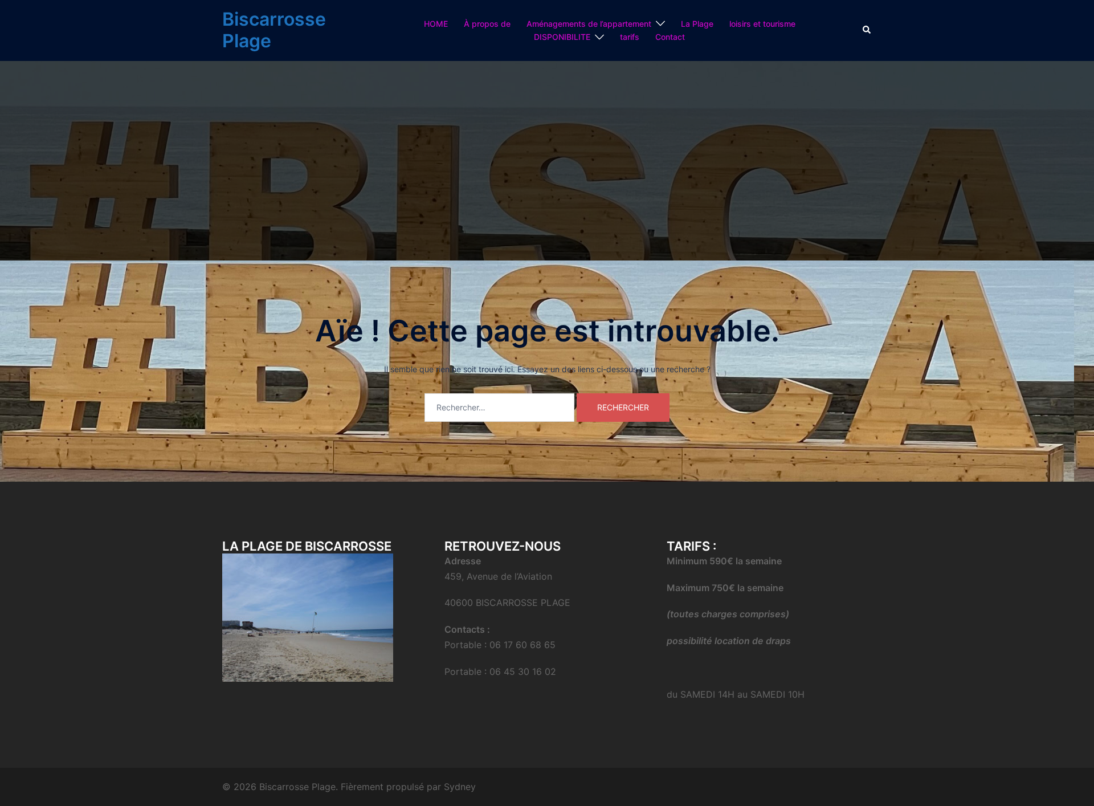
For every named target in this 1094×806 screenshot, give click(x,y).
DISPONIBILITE (562, 37)
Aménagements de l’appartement (588, 24)
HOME (436, 24)
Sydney (460, 786)
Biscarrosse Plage (274, 30)
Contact (670, 37)
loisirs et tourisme (762, 24)
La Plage (697, 24)
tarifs (629, 37)
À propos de (487, 24)
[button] (867, 30)
